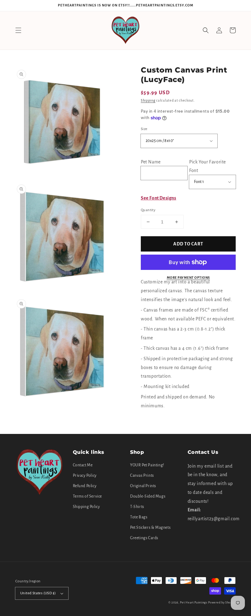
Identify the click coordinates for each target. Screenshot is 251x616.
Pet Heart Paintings (193, 602)
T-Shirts (137, 507)
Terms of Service (87, 496)
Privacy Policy (85, 475)
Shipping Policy (86, 507)
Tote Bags (138, 517)
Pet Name (151, 161)
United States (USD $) (38, 593)
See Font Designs (158, 198)
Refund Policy (85, 486)
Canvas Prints (142, 475)
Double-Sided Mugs (147, 496)
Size (144, 129)
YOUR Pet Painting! (147, 465)
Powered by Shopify (222, 602)
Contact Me (83, 465)
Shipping (148, 100)
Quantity (148, 210)
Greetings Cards (144, 538)
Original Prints (143, 486)
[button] (18, 30)
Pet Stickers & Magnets (150, 527)
